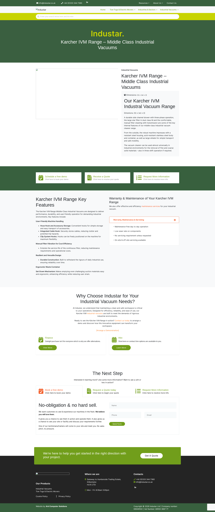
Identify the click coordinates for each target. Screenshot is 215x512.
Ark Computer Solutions (56, 506)
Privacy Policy (65, 496)
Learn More (121, 348)
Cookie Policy (42, 496)
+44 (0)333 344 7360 (72, 3)
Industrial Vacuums (44, 489)
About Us (157, 3)
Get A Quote (151, 455)
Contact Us (171, 3)
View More (47, 348)
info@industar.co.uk (46, 3)
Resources (143, 3)
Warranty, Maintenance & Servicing (128, 220)
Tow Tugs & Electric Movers (47, 491)
